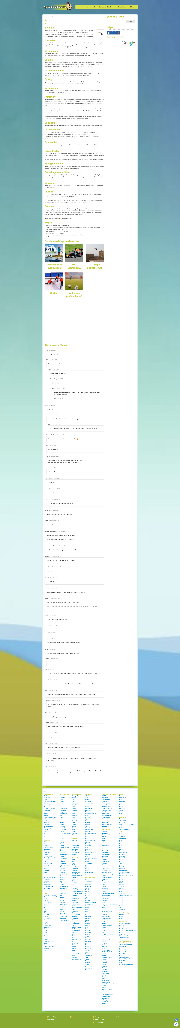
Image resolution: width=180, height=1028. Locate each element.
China (86, 893)
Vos (61, 895)
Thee (73, 829)
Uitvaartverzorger (48, 886)
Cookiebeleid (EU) (99, 1022)
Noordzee (46, 822)
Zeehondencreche (124, 937)
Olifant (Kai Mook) (65, 847)
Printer (104, 955)
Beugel (87, 812)
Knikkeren (75, 902)
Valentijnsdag (75, 852)
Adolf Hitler (105, 796)
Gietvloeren (105, 900)
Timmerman (47, 884)
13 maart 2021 (53, 766)
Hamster (62, 796)
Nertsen (62, 842)
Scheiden (104, 968)
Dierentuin (47, 918)
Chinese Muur (48, 805)
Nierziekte (88, 845)
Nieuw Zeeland (89, 930)
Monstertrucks (106, 950)
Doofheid (87, 817)
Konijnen (62, 824)
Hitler (120, 819)
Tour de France (123, 899)
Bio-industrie (105, 861)
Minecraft (104, 943)
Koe (61, 821)
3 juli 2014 (52, 405)
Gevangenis (105, 898)
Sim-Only (104, 969)
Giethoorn (74, 882)
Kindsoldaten (105, 922)
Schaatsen (122, 884)
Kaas (73, 813)
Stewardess (47, 879)
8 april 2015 (55, 359)
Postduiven (63, 863)
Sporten (52, 17)
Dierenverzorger (48, 856)
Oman (87, 936)
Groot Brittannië (89, 906)
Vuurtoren (74, 952)
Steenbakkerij (76, 930)
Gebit (86, 826)
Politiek (104, 964)
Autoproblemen (106, 854)
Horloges (74, 888)
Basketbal (122, 842)
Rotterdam (88, 948)
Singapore (88, 950)
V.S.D (86, 868)
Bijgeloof (104, 859)
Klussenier (47, 867)
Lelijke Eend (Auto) (107, 934)
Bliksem (104, 831)
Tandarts (46, 881)
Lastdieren (63, 829)
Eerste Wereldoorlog (77, 875)
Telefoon (74, 934)
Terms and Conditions (100, 1019)
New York (87, 929)
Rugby (121, 881)
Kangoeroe (63, 812)
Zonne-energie (106, 845)
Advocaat (46, 842)
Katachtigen (63, 813)
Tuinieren (104, 978)
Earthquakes (122, 914)
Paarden (62, 851)
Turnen (121, 900)
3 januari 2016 (54, 415)
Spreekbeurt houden (105, 7)
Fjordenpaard (47, 936)
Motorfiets (75, 911)
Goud (103, 902)
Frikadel (74, 808)
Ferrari (74, 877)
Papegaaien (63, 858)
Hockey (121, 861)
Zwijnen (62, 884)
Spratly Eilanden (48, 826)
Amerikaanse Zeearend (50, 897)
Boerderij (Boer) (48, 847)
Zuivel (73, 835)
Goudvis (46, 943)
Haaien (46, 950)
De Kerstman (75, 845)
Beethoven (122, 796)
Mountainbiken (123, 870)
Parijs (86, 943)
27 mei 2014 (52, 350)
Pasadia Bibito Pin (107, 957)
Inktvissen (63, 806)
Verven (104, 993)
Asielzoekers (122, 946)
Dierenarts (47, 852)
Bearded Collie (48, 902)
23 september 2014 (54, 499)
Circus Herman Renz (107, 866)
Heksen (74, 886)
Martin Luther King (107, 813)
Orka (61, 849)
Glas (73, 884)
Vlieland (87, 962)
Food (120, 918)
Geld (73, 881)
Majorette (121, 867)
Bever (45, 906)
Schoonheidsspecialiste (50, 877)
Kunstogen (88, 842)
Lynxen (62, 838)
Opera (121, 810)
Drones (104, 882)
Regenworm (63, 867)
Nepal (86, 927)
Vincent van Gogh (107, 824)
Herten (62, 799)
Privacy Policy (52, 1017)
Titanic (74, 941)
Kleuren (104, 927)
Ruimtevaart (75, 923)
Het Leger (46, 870)
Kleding (74, 900)
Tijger (61, 876)
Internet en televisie (77, 891)
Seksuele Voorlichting (91, 858)
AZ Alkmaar (122, 838)
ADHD (87, 796)
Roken (87, 856)
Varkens (62, 906)
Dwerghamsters (48, 927)
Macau (87, 920)
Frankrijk (87, 900)
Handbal (121, 859)
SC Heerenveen (123, 883)
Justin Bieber (105, 805)
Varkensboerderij (106, 982)
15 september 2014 (54, 489)
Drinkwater (105, 879)
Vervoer (104, 985)
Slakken (62, 870)
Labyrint (104, 929)
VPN (103, 991)
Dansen (121, 799)
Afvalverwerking (106, 852)
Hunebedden (75, 890)
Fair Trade (122, 925)
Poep (73, 922)
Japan (87, 913)
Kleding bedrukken (107, 925)
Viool (120, 813)
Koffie (73, 817)
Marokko (87, 922)
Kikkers (62, 819)
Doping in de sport (107, 877)
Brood (73, 801)
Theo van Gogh (76, 939)
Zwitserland (88, 966)
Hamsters (62, 797)
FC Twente (122, 854)
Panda (62, 856)
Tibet (86, 957)
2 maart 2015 (54, 626)
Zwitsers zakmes (76, 959)
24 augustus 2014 (54, 456)
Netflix (104, 945)
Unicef (121, 932)
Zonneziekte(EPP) (90, 872)
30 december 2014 (53, 588)
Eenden (46, 930)
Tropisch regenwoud (49, 828)
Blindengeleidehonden (91, 813)
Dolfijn (45, 922)
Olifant (62, 845)
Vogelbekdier (63, 892)
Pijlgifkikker (63, 860)
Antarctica (88, 883)
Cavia (45, 911)
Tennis (121, 897)
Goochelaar (47, 859)
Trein (73, 945)
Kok (45, 868)
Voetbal (121, 906)
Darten (121, 847)
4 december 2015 (53, 733)
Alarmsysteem (106, 850)
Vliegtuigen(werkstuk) (108, 989)
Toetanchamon (76, 943)
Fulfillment (105, 890)
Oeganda (87, 934)
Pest (86, 851)
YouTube (74, 957)
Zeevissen (122, 909)
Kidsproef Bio (123, 952)
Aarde (45, 799)
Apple (73, 859)
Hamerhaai (47, 952)
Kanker (87, 836)
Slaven (74, 925)
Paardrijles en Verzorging (126, 875)
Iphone (104, 897)
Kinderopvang (47, 865)
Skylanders (105, 971)
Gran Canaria (88, 904)
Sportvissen (122, 893)
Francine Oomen (106, 803)
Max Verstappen (106, 815)
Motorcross (122, 868)
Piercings (104, 961)
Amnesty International (125, 923)
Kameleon (63, 810)
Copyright (97, 1017)
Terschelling (88, 955)
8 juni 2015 (55, 369)
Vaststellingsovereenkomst (109, 984)
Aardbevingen (47, 796)
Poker (121, 877)
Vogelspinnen (63, 893)
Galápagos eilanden (90, 902)
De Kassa (105, 914)
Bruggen (104, 863)
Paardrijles (122, 874)
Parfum (104, 953)
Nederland (88, 925)
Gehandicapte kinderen (91, 828)
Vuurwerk (74, 854)
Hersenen (87, 835)
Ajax (120, 833)
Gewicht (87, 831)
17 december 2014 (53, 577)
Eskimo (46, 806)
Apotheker (47, 843)
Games (104, 891)
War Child (122, 960)
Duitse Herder (47, 925)
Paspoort (74, 916)
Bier (73, 799)
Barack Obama (106, 799)
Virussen (87, 870)
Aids (86, 797)
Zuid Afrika (88, 964)
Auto (73, 861)
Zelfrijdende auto (106, 1001)
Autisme (87, 806)
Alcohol (74, 797)
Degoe (46, 916)
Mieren (62, 840)
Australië (87, 888)
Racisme (104, 966)
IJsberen (62, 805)
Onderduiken (122, 826)
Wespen (62, 902)
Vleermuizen (63, 888)
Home (80, 7)
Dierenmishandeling (107, 874)
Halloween (75, 842)
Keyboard (121, 808)
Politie (45, 875)
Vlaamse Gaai (64, 886)
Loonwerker (47, 874)
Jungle (46, 813)
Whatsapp (105, 1000)
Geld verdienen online (108, 893)
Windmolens (105, 843)
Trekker (74, 946)
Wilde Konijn (63, 904)
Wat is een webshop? (108, 994)
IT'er (45, 861)
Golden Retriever (48, 941)
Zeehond (62, 911)
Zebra (61, 909)
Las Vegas (88, 916)
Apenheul (46, 900)
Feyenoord (122, 856)
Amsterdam (88, 881)
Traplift (104, 977)
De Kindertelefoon (124, 927)
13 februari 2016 (60, 435)
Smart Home (105, 973)
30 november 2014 (57, 556)
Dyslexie (87, 819)
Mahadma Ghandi (77, 904)
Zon (45, 836)
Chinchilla (46, 914)
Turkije (87, 961)
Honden (62, 801)
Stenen (104, 975)
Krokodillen (63, 826)
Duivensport (122, 851)
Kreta (86, 915)
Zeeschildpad (63, 916)
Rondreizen (47, 824)
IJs (73, 812)
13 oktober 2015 (52, 669)
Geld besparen (106, 895)
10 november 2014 (54, 510)
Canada (87, 891)
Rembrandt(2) (106, 821)
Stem (86, 865)
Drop (73, 806)
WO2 (120, 828)
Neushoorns (63, 844)
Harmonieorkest (123, 805)
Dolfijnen (46, 923)
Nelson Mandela (106, 817)
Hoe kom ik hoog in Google (109, 904)
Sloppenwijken (123, 934)
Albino (87, 799)
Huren (103, 907)
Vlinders (62, 890)
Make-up (104, 941)
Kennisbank (74, 1017)
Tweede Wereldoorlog (125, 829)
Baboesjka (105, 856)
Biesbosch (47, 803)
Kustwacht (122, 953)
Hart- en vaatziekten (90, 833)
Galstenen (88, 824)
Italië (86, 909)
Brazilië (87, 890)
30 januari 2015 (53, 615)
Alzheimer (88, 801)
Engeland (87, 899)
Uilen (61, 881)
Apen (45, 898)
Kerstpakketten (106, 916)
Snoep (74, 824)
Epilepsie (87, 822)
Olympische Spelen (124, 872)
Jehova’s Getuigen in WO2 (126, 824)
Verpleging (47, 888)
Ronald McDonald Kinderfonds (127, 930)
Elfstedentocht (123, 852)
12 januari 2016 (56, 700)
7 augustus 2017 (58, 379)
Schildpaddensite (124, 957)
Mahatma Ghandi (106, 810)
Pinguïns (62, 861)
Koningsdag (75, 847)
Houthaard (105, 906)
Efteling (104, 886)
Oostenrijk (88, 938)
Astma (87, 805)
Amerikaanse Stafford (50, 895)
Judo (120, 863)
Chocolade (75, 803)
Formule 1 (122, 858)
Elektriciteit (105, 833)
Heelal (45, 812)
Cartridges (105, 865)
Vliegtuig (104, 987)
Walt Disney (105, 826)
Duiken (121, 849)
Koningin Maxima (107, 808)
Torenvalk (62, 879)
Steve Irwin (105, 822)
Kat (61, 815)
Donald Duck (105, 801)
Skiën (120, 891)
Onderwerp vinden (90, 7)
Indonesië (88, 907)
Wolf (61, 907)
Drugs (103, 884)
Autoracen (122, 836)
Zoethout (74, 833)
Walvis (62, 897)
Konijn (62, 822)
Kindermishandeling (107, 920)
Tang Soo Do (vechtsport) (126, 895)
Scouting (121, 886)
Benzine (104, 858)
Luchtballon (105, 937)
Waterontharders (106, 996)
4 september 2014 (54, 478)
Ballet (120, 840)
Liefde (103, 936)
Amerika (87, 879)
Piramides (75, 918)
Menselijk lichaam (90, 844)
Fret (45, 937)
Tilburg (87, 959)
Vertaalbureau (47, 890)
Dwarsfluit (122, 801)
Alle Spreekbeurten (121, 7)
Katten (62, 817)
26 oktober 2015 (52, 690)
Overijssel (88, 939)
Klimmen (121, 865)
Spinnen (62, 872)
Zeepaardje (63, 915)
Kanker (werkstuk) (90, 840)
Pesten (104, 959)
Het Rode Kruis (123, 950)
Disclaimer (51, 1019)
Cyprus (87, 897)
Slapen (87, 861)
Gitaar (121, 803)
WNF (120, 962)
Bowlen (121, 843)
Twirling (121, 904)
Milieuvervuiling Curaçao (50, 819)
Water (73, 831)
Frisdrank (74, 810)
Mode (73, 906)
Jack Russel (63, 808)
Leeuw (62, 831)
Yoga (120, 907)
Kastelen (74, 895)
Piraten (74, 920)
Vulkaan (46, 829)
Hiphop (121, 806)
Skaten (121, 890)
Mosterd (74, 821)
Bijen (45, 909)
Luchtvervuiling (106, 939)
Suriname (87, 954)
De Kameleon (106, 870)
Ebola (86, 821)
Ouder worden (89, 849)
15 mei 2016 (52, 754)
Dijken (104, 875)
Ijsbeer (62, 803)
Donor (86, 815)
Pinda (73, 822)
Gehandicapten (89, 829)
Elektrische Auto (106, 888)
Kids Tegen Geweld (124, 929)
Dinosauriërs (47, 920)
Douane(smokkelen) (49, 858)
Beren (45, 904)
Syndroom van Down (91, 867)
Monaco (87, 923)
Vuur (73, 950)
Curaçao (87, 895)
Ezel (45, 934)
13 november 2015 (54, 712)
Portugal (87, 945)
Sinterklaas (75, 849)
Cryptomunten (106, 868)
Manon (46, 766)
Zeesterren (63, 918)
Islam (103, 909)
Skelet (87, 860)
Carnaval (74, 840)
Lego (103, 932)
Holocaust (122, 822)
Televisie (74, 936)
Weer (45, 833)
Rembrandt (105, 819)
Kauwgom (75, 815)
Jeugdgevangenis (107, 911)
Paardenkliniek (64, 854)
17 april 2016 (53, 445)
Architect (46, 845)
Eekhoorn (46, 929)
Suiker (74, 828)
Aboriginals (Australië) (50, 801)
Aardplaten (47, 797)
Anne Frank (105, 797)
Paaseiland (88, 941)
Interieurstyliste (48, 863)
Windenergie (105, 842)
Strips (73, 932)
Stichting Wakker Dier (125, 959)
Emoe (45, 932)
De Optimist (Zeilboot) (108, 952)
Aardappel (75, 796)
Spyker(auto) (75, 929)
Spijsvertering (89, 863)
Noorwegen (88, 932)
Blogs (132, 7)
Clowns (46, 851)
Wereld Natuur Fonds (125, 936)
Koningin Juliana (106, 806)
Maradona (105, 812)
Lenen (103, 930)
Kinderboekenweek (107, 918)
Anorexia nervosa (90, 803)
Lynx (61, 836)
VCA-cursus (105, 980)
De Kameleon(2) (106, 872)
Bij (44, 907)
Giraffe (46, 939)
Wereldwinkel (105, 998)
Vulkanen (46, 831)
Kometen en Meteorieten (50, 817)
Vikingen (74, 948)
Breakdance (122, 797)
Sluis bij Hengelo (76, 927)
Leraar (45, 872)
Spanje (87, 952)
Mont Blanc (47, 821)
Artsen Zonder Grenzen (125, 944)
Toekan (62, 877)
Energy (121, 916)
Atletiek (121, 835)
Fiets (73, 879)
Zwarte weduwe (64, 920)
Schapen (62, 868)
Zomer (104, 1003)
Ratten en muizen (65, 865)
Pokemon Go (105, 962)
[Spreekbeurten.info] (54, 6)
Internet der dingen (77, 893)
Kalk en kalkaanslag (107, 913)
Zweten (87, 874)
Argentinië (88, 884)
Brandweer (47, 849)
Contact (120, 1017)
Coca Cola (75, 805)
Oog (86, 847)
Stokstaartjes (63, 874)
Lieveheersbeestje (65, 833)
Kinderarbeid (75, 898)
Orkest (121, 812)
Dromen (104, 881)
